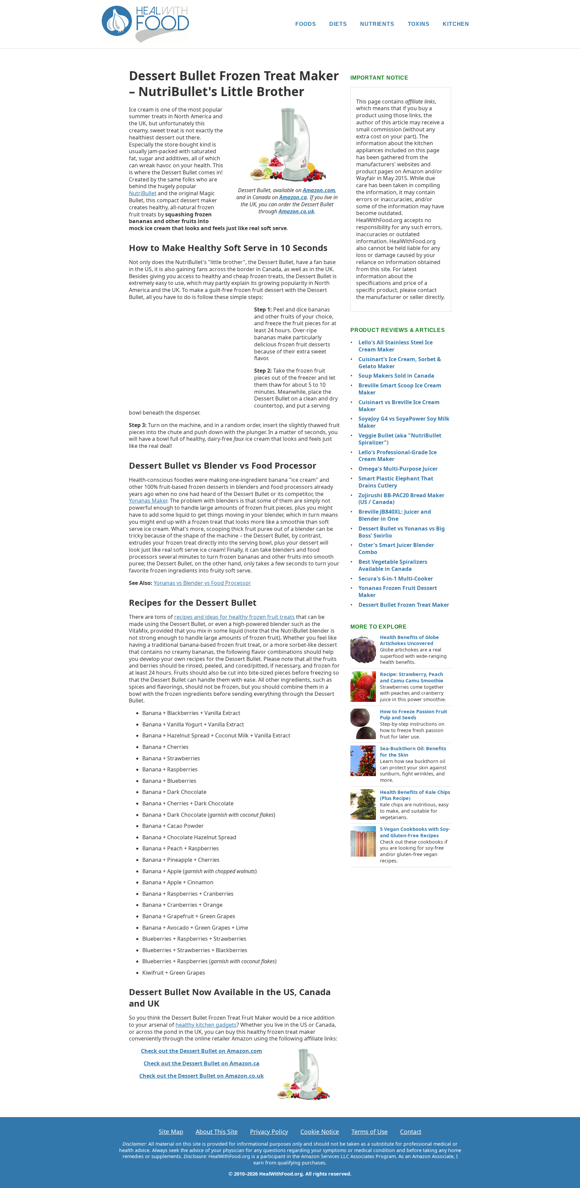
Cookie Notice (319, 1132)
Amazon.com (319, 190)
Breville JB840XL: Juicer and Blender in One (394, 515)
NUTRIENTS (377, 24)
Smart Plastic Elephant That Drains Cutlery (395, 482)
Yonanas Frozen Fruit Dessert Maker (397, 591)
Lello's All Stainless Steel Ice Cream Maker (395, 346)
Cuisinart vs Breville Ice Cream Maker (399, 405)
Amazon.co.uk (296, 211)
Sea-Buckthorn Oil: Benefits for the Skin (413, 751)
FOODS (305, 24)
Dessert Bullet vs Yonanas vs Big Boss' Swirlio (401, 532)
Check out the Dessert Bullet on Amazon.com (201, 1051)
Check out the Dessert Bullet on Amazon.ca (201, 1063)
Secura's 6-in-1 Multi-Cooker (395, 578)
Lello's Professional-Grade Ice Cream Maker (397, 456)
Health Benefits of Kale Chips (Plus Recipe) (415, 795)
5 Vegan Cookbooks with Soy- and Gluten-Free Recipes (415, 832)
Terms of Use (369, 1132)
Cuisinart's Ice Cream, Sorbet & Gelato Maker (399, 362)
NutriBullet (142, 193)
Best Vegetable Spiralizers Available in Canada (392, 565)
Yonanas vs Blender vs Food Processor (202, 583)
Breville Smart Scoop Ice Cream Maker (399, 389)
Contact (410, 1132)
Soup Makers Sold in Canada (396, 375)
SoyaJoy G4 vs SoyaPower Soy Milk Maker (403, 422)
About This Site (217, 1132)
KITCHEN (456, 24)
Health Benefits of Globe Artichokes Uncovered (409, 640)
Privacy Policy (269, 1132)
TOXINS (419, 24)
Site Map (171, 1132)
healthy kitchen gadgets (206, 1024)
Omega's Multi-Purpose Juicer (398, 468)
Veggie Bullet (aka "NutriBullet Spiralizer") (399, 439)
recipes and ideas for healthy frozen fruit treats (234, 617)
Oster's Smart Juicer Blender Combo (396, 548)
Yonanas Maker (148, 500)
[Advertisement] (188, 354)
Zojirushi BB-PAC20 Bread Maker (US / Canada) (401, 499)
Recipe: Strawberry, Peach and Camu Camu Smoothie (411, 677)
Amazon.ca (293, 197)
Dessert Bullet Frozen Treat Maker (403, 604)
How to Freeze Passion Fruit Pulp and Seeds (413, 714)
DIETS (338, 24)
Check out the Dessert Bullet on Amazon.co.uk (201, 1075)
